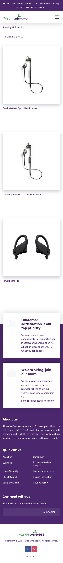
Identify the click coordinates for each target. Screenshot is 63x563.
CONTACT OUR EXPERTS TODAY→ (31, 7)
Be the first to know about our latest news (25, 503)
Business (7, 463)
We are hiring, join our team (36, 372)
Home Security (10, 471)
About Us (7, 457)
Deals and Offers (11, 482)
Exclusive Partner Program (42, 464)
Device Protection (42, 477)
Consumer (38, 457)
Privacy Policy (40, 482)
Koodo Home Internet (44, 471)
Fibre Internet (10, 477)
